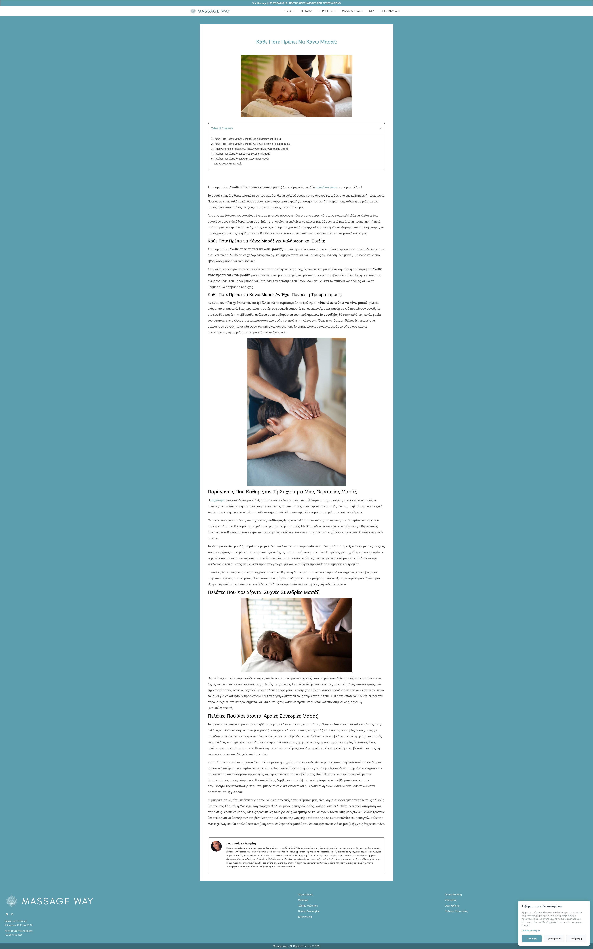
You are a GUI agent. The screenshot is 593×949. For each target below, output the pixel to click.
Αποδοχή (532, 938)
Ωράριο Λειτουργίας (309, 911)
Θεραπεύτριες (305, 894)
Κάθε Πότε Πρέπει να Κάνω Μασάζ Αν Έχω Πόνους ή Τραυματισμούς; (252, 144)
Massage (303, 900)
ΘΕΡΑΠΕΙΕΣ (326, 11)
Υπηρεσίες (450, 900)
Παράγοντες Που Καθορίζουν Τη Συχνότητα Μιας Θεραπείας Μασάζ (251, 148)
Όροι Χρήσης (452, 905)
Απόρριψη (576, 938)
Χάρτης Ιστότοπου (308, 905)
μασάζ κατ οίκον (326, 187)
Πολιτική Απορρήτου (531, 930)
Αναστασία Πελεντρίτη (231, 163)
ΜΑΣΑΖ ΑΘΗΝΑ (351, 11)
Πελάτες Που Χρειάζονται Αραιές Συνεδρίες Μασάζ (241, 158)
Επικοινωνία (305, 916)
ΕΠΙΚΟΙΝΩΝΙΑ (389, 11)
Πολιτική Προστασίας (456, 911)
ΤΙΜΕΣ (288, 11)
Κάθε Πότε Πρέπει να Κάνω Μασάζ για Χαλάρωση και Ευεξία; (247, 139)
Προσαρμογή (554, 938)
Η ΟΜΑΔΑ (306, 11)
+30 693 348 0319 (14, 935)
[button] (381, 128)
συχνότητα (218, 500)
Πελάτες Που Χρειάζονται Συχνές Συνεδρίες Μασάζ (242, 153)
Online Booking (453, 894)
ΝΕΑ (371, 11)
